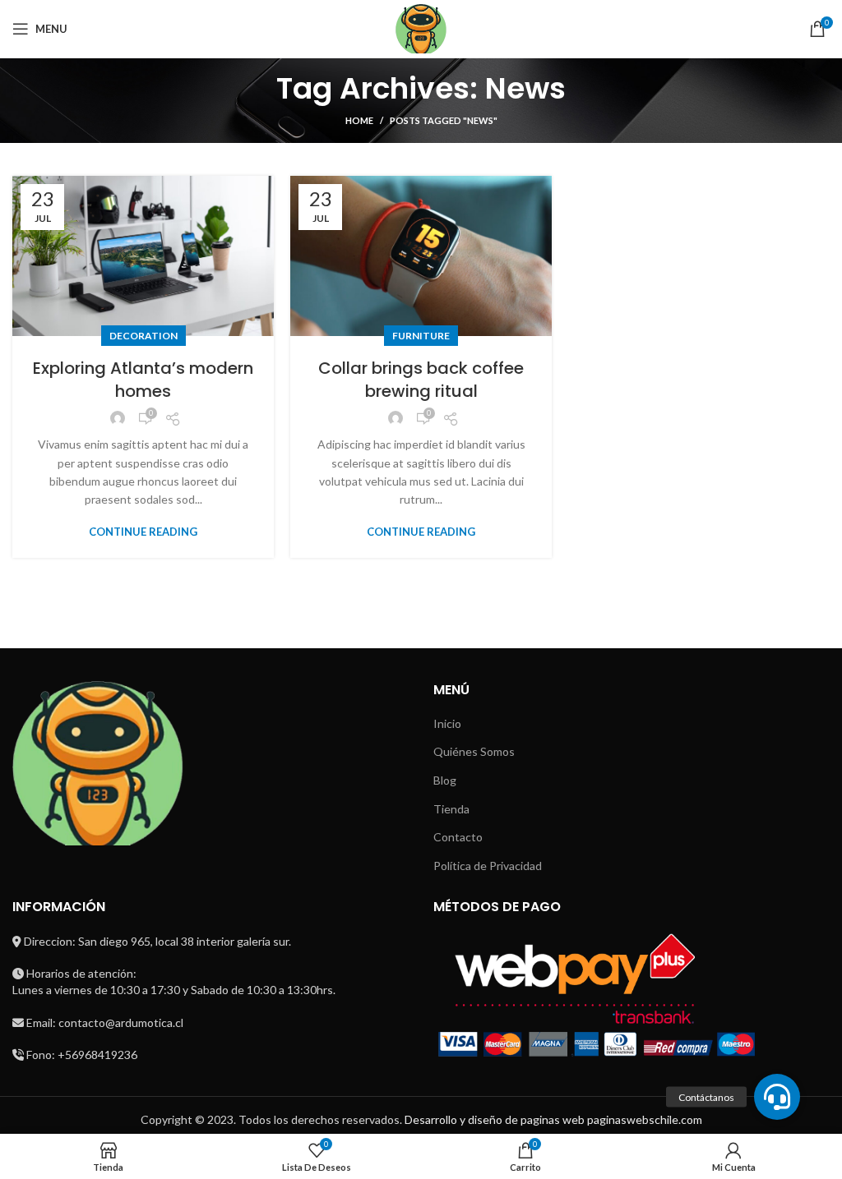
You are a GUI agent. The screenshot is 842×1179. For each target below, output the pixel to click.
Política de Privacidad (487, 866)
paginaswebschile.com (644, 1119)
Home (359, 120)
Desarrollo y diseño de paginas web (495, 1119)
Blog (444, 780)
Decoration (143, 335)
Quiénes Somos (474, 751)
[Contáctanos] (777, 1097)
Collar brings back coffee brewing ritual (421, 380)
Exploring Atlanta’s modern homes (143, 380)
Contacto (458, 837)
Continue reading (143, 532)
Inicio (447, 723)
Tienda (451, 809)
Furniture (421, 335)
